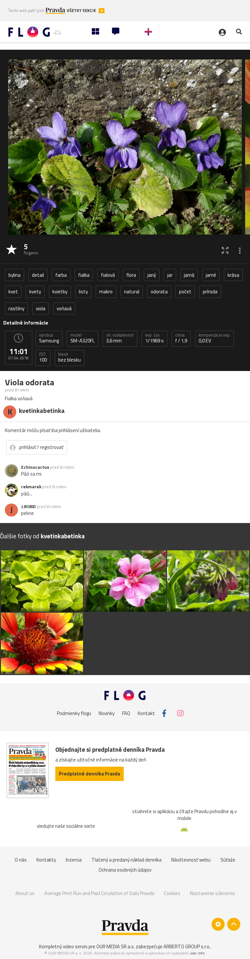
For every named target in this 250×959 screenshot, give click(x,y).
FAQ (126, 713)
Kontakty (46, 859)
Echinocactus (35, 467)
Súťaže (227, 859)
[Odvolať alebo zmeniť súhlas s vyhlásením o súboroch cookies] (218, 924)
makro (106, 291)
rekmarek (31, 486)
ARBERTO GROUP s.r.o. (186, 946)
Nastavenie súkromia (212, 893)
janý (151, 275)
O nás (21, 859)
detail (38, 275)
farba (61, 275)
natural (131, 291)
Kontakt (146, 713)
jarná (189, 275)
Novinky (107, 713)
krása (233, 275)
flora (131, 275)
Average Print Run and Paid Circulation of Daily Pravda (99, 893)
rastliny (16, 308)
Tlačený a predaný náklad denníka (126, 859)
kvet (13, 291)
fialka (84, 275)
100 (43, 357)
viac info (197, 953)
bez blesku (69, 357)
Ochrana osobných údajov (125, 869)
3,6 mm (120, 338)
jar (170, 275)
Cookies (172, 893)
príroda (210, 291)
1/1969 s (154, 338)
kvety (35, 291)
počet (185, 291)
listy (83, 291)
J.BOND (28, 506)
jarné (211, 275)
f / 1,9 (181, 338)
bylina (14, 275)
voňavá (64, 308)
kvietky (59, 291)
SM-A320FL (82, 338)
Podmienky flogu (74, 713)
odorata (159, 291)
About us (25, 893)
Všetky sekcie (82, 10)
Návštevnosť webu (191, 859)
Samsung (49, 338)
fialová (108, 275)
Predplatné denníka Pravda (89, 773)
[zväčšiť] (225, 250)
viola (40, 308)
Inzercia (74, 859)
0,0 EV (214, 338)
